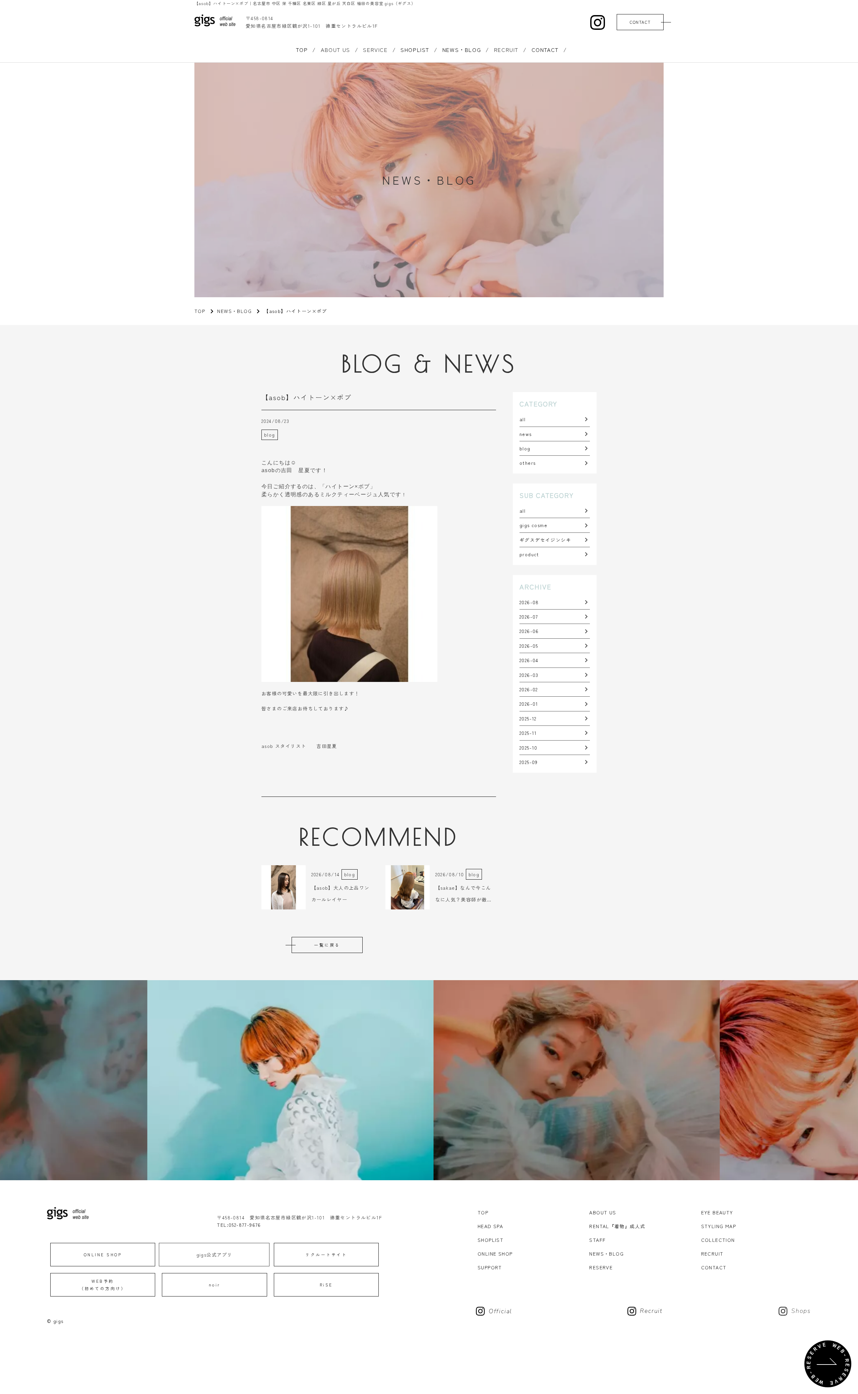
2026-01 (528, 703)
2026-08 (529, 602)
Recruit (651, 1311)
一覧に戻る (327, 945)
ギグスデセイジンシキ (545, 539)
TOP (302, 50)
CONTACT (640, 22)
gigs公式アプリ (214, 1254)
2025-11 (528, 733)
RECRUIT (712, 1253)
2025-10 (528, 747)
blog (525, 448)
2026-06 (529, 631)
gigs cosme (533, 525)
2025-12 (528, 718)
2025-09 (528, 762)
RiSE (326, 1284)
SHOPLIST (415, 50)
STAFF (597, 1240)
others (527, 462)
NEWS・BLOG (461, 50)
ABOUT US (602, 1212)
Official (500, 1311)
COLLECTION (718, 1240)
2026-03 (529, 675)
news (525, 434)
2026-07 (528, 616)
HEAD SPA (490, 1226)
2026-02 (528, 689)
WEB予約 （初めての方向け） (102, 1284)
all (522, 419)
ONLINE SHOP (103, 1254)
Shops (801, 1311)
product (529, 554)
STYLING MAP (718, 1226)
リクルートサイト (326, 1254)
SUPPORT (490, 1267)
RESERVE (601, 1267)
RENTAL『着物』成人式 (617, 1226)
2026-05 (528, 645)
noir (215, 1284)
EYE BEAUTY (717, 1212)
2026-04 (529, 660)
